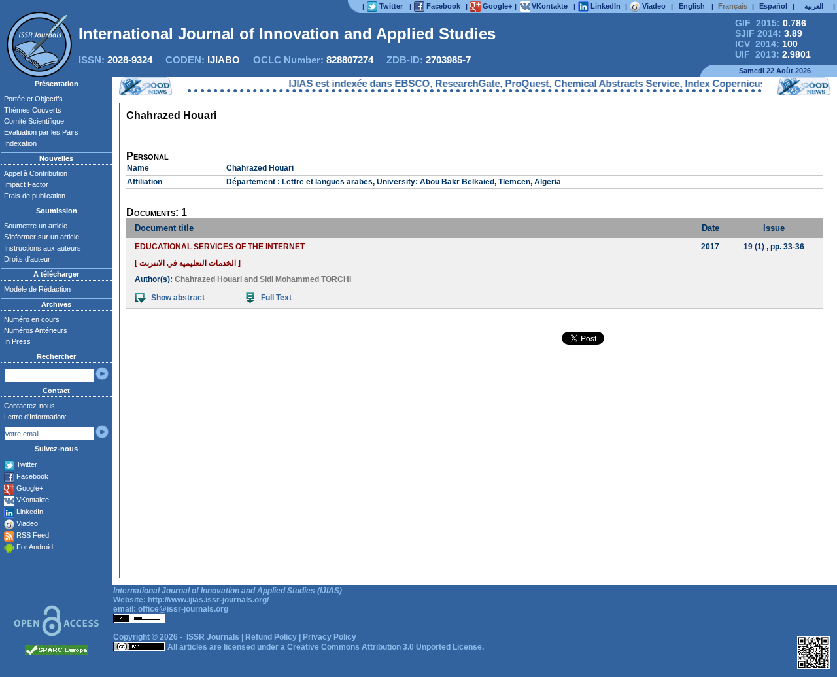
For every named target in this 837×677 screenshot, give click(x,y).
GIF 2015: (770, 23)
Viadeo (27, 523)
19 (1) (753, 246)
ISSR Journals (212, 637)
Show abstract (178, 297)
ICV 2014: (766, 44)
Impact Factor (26, 184)
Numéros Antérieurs (35, 330)
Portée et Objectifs (33, 99)
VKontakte (32, 500)
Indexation (20, 143)
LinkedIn (29, 511)
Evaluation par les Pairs (41, 132)
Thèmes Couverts (32, 110)
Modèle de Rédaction (37, 289)
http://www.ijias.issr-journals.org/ (208, 599)
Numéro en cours (32, 319)
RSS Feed (32, 535)
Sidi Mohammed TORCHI (305, 279)
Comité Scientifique (34, 121)
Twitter (26, 464)
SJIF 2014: (768, 33)
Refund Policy (271, 637)
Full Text (276, 297)
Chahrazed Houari (208, 279)
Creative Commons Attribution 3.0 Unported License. (385, 646)
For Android (34, 547)
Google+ (29, 488)
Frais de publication (34, 196)
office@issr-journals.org (183, 609)
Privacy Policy (329, 637)
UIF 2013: (773, 54)
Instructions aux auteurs (42, 248)
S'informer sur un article (41, 237)
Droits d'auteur (27, 259)
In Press (17, 341)
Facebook (32, 476)
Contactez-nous (29, 405)
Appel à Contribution (35, 173)
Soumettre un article (35, 226)
